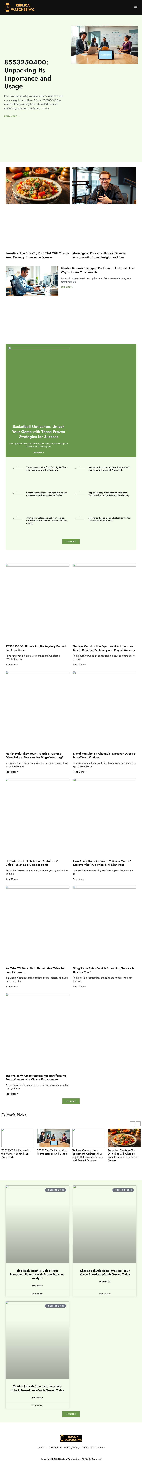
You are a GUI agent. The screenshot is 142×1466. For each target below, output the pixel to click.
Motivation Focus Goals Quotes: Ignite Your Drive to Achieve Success (109, 519)
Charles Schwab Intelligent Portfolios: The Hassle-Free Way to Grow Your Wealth (98, 270)
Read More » (39, 453)
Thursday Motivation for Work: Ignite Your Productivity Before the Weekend (46, 469)
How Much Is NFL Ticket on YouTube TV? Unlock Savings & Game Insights (33, 863)
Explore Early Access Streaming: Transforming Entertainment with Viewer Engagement (36, 1077)
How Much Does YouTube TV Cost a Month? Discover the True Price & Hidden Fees (102, 863)
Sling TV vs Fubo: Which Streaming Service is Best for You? (103, 970)
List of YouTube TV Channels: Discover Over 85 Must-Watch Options (104, 755)
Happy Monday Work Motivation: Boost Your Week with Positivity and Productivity (108, 494)
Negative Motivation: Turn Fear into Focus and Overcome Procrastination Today (46, 494)
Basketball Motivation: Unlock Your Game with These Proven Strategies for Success (38, 431)
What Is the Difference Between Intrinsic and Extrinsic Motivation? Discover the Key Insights (47, 520)
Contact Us (55, 1447)
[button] (135, 7)
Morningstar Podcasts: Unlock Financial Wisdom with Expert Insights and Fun (99, 255)
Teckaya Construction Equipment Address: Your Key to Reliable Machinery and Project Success (104, 648)
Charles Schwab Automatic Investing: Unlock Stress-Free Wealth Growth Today (37, 1388)
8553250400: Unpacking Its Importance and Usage (27, 74)
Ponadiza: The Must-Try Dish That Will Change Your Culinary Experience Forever (37, 255)
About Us (42, 1447)
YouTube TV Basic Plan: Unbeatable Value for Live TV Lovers (35, 970)
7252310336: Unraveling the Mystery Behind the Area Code (36, 648)
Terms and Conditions (93, 1447)
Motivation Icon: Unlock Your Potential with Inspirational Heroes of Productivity (109, 469)
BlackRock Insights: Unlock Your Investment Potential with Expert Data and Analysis (37, 1274)
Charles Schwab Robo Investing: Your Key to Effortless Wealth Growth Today (105, 1272)
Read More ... (12, 116)
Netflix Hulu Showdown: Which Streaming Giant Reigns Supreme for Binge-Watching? (35, 755)
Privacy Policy (71, 1447)
